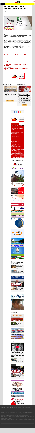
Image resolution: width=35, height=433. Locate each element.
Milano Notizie (11, 407)
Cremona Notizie (3, 407)
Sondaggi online (21, 84)
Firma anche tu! (10, 100)
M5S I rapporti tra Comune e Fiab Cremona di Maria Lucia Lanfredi (17, 61)
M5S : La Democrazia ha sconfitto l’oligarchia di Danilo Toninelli (16, 54)
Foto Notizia (13, 312)
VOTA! (25, 104)
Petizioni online (7, 84)
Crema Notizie (7, 407)
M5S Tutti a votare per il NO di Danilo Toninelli (13, 58)
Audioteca (13, 364)
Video (12, 341)
